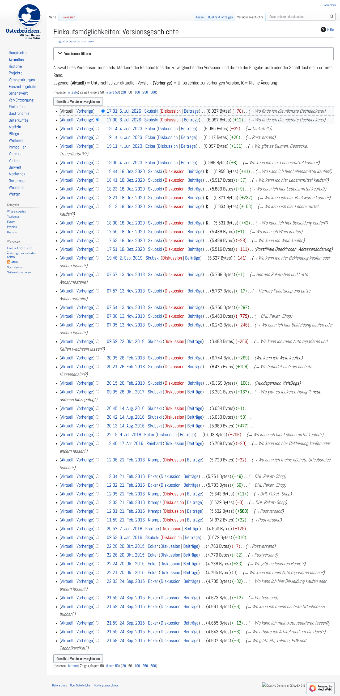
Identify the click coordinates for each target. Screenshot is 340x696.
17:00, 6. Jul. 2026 (124, 120)
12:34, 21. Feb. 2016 (126, 476)
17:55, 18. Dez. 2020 (126, 231)
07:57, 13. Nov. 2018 (126, 274)
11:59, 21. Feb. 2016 (126, 520)
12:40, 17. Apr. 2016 (125, 443)
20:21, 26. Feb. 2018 (126, 366)
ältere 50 (112, 92)
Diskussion (171, 111)
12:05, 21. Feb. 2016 (126, 494)
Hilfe (330, 29)
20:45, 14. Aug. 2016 (125, 408)
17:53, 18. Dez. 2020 (126, 240)
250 (145, 92)
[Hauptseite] (23, 21)
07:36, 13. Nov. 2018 (126, 316)
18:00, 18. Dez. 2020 (126, 223)
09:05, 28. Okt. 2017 (125, 392)
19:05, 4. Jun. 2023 (124, 162)
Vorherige (84, 111)
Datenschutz (59, 685)
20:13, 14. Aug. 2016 (125, 426)
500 (153, 92)
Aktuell (67, 120)
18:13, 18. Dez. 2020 (126, 206)
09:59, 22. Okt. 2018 (125, 341)
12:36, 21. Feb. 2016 (126, 460)
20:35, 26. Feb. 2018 (126, 358)
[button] (193, 54)
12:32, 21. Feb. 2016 (126, 485)
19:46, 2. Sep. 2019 (124, 258)
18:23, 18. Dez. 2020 (126, 189)
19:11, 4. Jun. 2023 (124, 146)
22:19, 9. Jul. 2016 (124, 434)
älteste (73, 92)
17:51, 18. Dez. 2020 (126, 249)
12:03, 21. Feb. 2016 (126, 502)
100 (137, 92)
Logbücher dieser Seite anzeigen (75, 41)
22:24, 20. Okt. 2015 (125, 564)
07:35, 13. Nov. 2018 (126, 325)
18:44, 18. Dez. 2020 (126, 171)
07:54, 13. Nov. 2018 (126, 307)
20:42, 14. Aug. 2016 (125, 417)
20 (124, 92)
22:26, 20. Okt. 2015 (125, 546)
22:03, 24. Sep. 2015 (126, 581)
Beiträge (191, 111)
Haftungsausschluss (106, 685)
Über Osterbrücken (80, 685)
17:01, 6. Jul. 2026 (124, 111)
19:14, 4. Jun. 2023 (124, 128)
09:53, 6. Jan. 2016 (124, 537)
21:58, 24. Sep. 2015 (126, 640)
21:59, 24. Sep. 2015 (126, 598)
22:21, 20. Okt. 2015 (125, 572)
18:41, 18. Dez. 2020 (126, 180)
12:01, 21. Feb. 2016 (126, 511)
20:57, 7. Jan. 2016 (124, 528)
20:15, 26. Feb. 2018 (126, 383)
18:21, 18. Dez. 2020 (126, 197)
